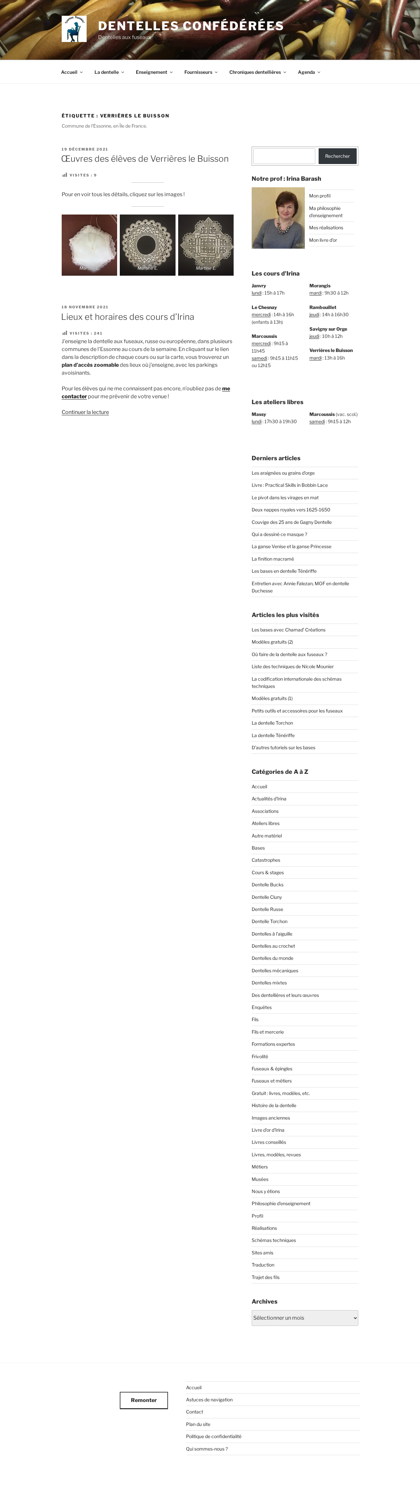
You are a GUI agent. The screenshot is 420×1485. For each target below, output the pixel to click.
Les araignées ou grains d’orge (283, 473)
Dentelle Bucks (268, 884)
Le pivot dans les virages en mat (285, 497)
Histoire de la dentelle (274, 1105)
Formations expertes (273, 1044)
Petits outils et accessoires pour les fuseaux (297, 710)
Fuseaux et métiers (272, 1080)
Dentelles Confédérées (191, 26)
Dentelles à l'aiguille (272, 934)
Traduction (263, 1265)
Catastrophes (266, 860)
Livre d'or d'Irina (268, 1130)
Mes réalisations (326, 227)
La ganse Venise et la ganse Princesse (291, 546)
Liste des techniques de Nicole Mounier (293, 666)
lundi (257, 293)
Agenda (306, 72)
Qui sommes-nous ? (207, 1449)
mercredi (261, 314)
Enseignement (151, 72)
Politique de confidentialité (214, 1436)
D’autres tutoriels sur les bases (283, 747)
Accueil (69, 72)
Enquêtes (262, 1007)
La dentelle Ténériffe (273, 735)
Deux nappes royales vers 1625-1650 (291, 509)
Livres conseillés (269, 1142)
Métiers (260, 1166)
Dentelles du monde (272, 958)
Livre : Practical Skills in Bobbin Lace (290, 485)
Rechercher (337, 156)
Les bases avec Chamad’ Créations (289, 629)
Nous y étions (266, 1191)
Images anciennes (271, 1118)
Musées (260, 1179)
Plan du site (198, 1424)
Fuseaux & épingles (272, 1068)
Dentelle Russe (267, 909)
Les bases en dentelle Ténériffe (284, 571)
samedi (259, 358)
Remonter (144, 1400)
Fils (255, 1019)
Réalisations (264, 1228)
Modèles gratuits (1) (272, 698)
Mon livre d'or (323, 240)
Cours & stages (268, 872)
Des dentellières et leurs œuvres (285, 995)
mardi (315, 293)
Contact (194, 1411)
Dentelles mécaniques (275, 970)
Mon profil (319, 195)
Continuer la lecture (85, 412)
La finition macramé (273, 559)
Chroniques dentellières (255, 72)
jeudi (314, 314)
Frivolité (260, 1056)
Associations (265, 811)
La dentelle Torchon (272, 723)
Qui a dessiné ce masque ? (279, 534)
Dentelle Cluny (267, 897)
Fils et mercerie (268, 1032)
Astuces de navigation (209, 1399)
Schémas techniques (274, 1240)
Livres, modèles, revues (276, 1154)
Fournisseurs (198, 72)
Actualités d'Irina (269, 798)
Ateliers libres (266, 823)
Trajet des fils (266, 1277)
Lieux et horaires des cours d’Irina (127, 317)
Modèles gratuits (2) (272, 642)
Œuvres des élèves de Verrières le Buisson (145, 159)
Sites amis (262, 1252)
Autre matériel (267, 835)
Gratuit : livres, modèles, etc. (281, 1093)
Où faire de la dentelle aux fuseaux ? (289, 654)
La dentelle (106, 72)
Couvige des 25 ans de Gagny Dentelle (292, 522)
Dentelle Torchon (269, 921)
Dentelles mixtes (269, 982)
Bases (258, 848)
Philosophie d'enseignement (281, 1203)
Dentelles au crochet (273, 946)
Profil (257, 1216)
